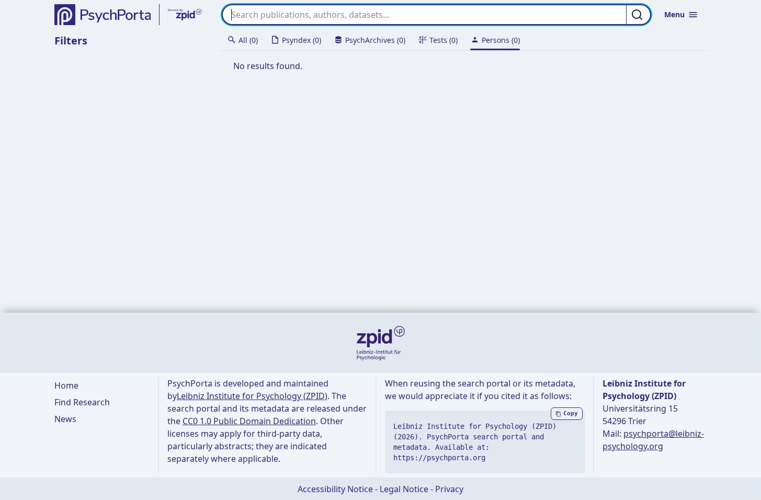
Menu (674, 14)
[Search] (638, 14)
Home (66, 385)
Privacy (449, 489)
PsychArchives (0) (375, 40)
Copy (570, 413)
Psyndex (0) (301, 40)
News (65, 419)
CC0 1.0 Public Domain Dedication (249, 421)
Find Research (82, 402)
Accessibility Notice (335, 489)
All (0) (248, 40)
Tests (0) (443, 40)
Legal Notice (404, 489)
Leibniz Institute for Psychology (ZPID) (252, 396)
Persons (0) (501, 40)
